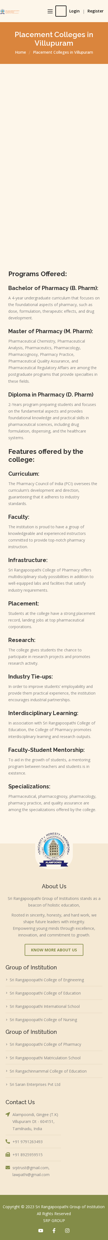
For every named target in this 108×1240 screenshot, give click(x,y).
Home (20, 52)
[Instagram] (67, 1230)
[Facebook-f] (54, 1230)
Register (96, 11)
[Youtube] (40, 1230)
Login (74, 11)
